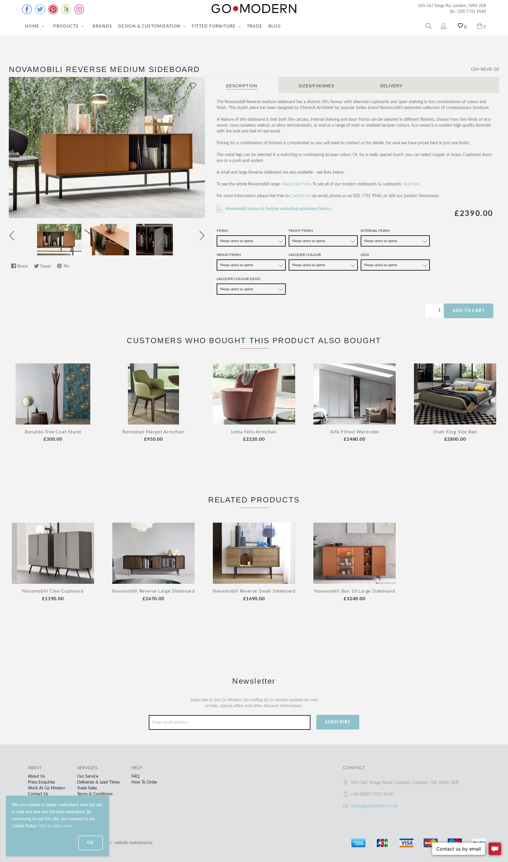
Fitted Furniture (214, 26)
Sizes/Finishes (316, 85)
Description (241, 85)
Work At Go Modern (46, 788)
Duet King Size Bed (455, 432)
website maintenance (133, 843)
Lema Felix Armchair (254, 432)
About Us (36, 776)
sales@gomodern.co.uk (374, 806)
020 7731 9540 (472, 12)
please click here (295, 184)
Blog (274, 26)
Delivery (391, 85)
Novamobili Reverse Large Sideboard (153, 591)
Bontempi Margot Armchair (153, 432)
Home (33, 26)
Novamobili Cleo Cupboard (52, 591)
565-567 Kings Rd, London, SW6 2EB (452, 6)
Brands (102, 26)
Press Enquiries (41, 782)
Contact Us (300, 196)
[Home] (254, 9)
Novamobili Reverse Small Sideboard (254, 591)
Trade (255, 26)
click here (411, 184)
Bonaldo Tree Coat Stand (53, 432)
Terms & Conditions (95, 794)
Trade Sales (87, 788)
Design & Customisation (150, 26)
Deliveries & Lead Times (98, 782)
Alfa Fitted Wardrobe (354, 432)
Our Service (87, 776)
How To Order (144, 782)
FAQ (135, 776)
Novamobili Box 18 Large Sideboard (354, 591)
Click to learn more (55, 826)
